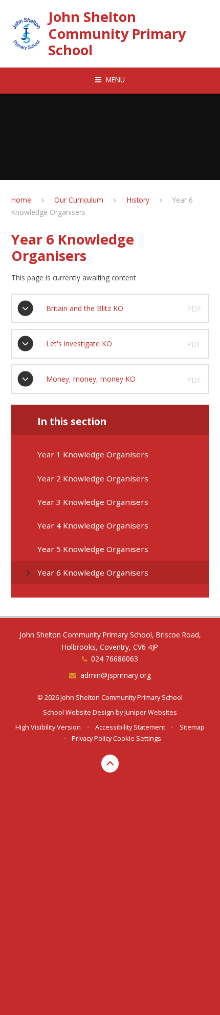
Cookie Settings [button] (137, 738)
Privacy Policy (92, 738)
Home (21, 200)
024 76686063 (114, 659)
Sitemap (192, 727)
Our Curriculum (78, 200)
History (138, 200)
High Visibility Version (48, 727)
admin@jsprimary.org (115, 675)
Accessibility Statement (130, 727)
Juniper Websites (150, 712)
